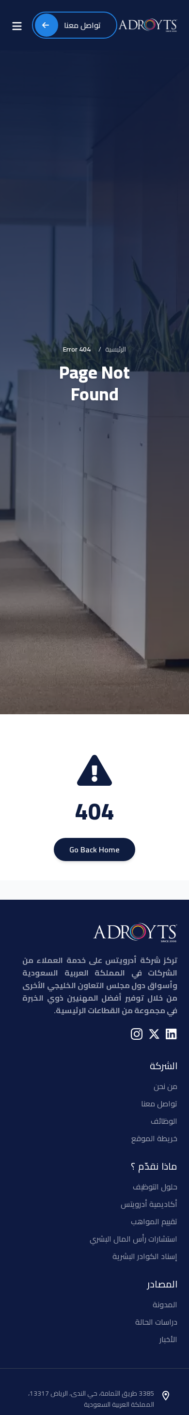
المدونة (165, 1304)
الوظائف (164, 1121)
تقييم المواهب (154, 1221)
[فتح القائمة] (17, 25)
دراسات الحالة (156, 1322)
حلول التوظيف (155, 1186)
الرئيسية (115, 349)
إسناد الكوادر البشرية (144, 1256)
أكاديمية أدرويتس (149, 1204)
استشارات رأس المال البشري (133, 1238)
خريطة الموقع (154, 1138)
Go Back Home (94, 849)
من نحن (165, 1086)
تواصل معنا (159, 1103)
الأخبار (168, 1339)
